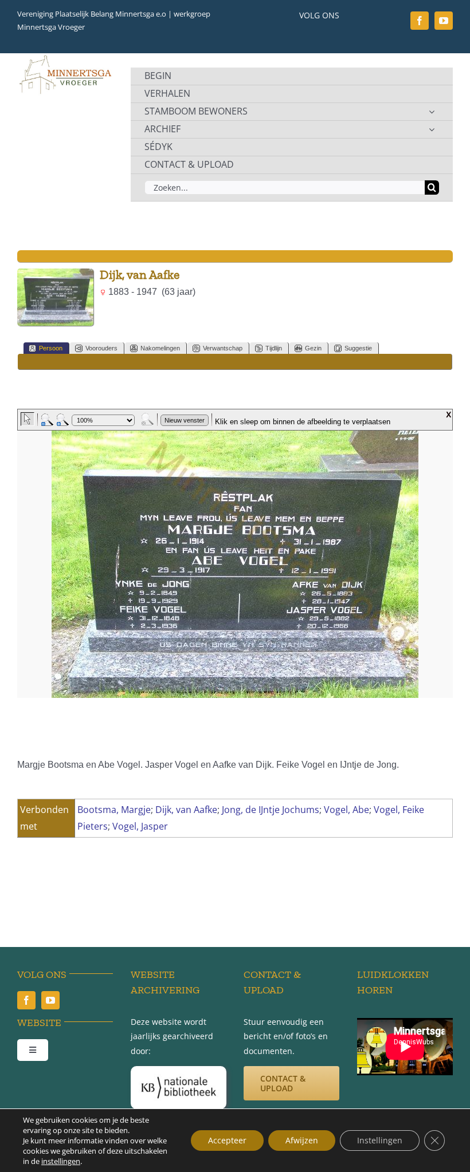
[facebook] (419, 20)
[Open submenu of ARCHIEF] (431, 129)
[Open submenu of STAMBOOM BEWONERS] (431, 111)
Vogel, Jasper (140, 826)
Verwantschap (222, 348)
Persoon (50, 348)
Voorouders (101, 348)
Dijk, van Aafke (186, 809)
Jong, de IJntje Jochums (270, 809)
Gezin (313, 348)
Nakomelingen (160, 348)
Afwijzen (301, 1140)
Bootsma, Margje (114, 809)
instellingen (60, 1161)
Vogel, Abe (346, 809)
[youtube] (443, 20)
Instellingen (379, 1140)
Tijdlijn (273, 348)
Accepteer (227, 1140)
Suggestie (358, 348)
